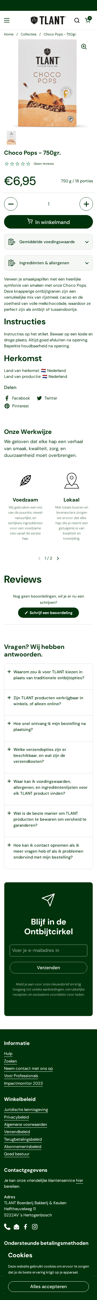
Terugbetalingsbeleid (23, 1139)
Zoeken (10, 1061)
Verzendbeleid (17, 1131)
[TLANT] (48, 20)
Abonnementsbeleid (22, 1146)
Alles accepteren (48, 1286)
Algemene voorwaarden (25, 1124)
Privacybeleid (16, 1117)
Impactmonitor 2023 (23, 1083)
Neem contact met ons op (28, 1068)
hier (79, 1180)
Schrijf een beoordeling (54, 614)
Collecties (28, 34)
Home (8, 34)
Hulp (8, 1053)
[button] (76, 20)
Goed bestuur (16, 1154)
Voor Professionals (21, 1075)
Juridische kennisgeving (26, 1109)
